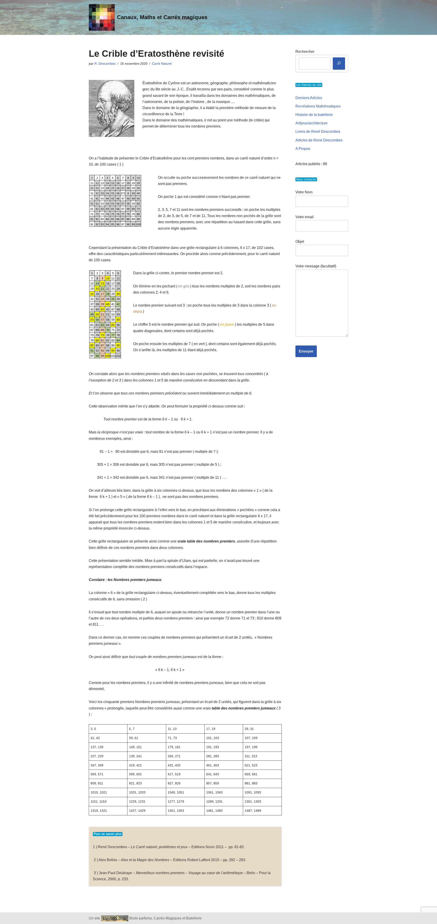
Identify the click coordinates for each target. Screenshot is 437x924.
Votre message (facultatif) (315, 266)
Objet (299, 241)
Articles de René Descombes (319, 140)
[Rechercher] (339, 63)
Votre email (304, 217)
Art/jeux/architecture (311, 123)
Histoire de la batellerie (314, 115)
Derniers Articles (308, 98)
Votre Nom (304, 192)
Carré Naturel (162, 63)
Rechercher (304, 52)
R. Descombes (105, 63)
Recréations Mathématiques (318, 106)
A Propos (302, 149)
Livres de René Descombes (317, 131)
